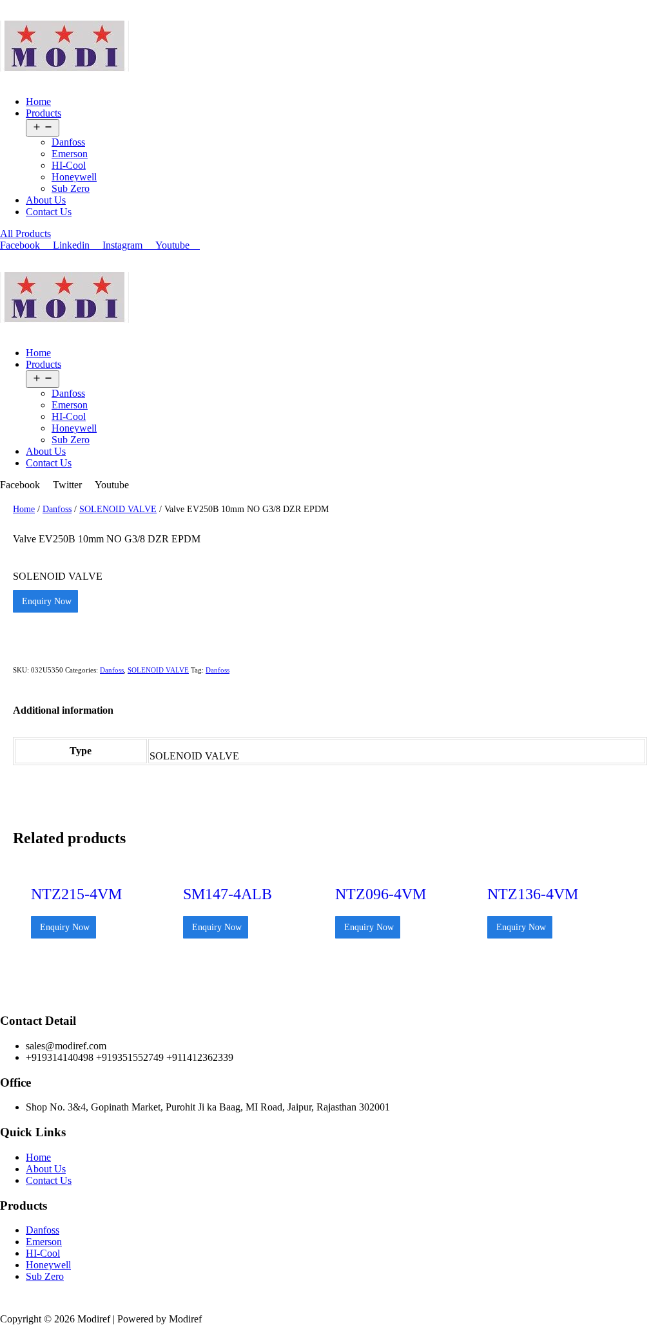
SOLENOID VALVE (118, 509)
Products (43, 113)
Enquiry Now (45, 601)
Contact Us (49, 211)
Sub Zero (71, 188)
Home (38, 101)
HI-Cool (69, 165)
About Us (46, 200)
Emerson (70, 153)
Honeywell (74, 176)
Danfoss (68, 142)
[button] (25, 233)
